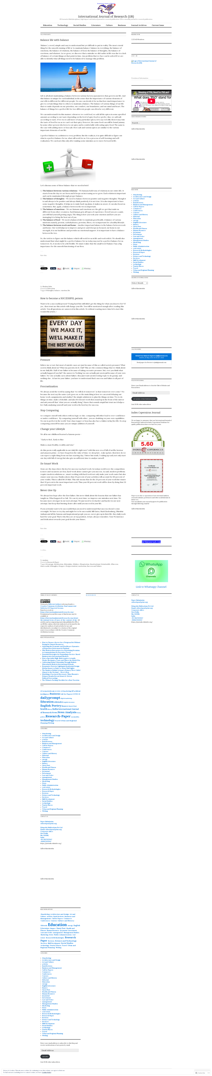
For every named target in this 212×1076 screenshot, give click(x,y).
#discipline (68, 564)
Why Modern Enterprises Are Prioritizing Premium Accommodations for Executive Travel (61, 651)
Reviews (136, 254)
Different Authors (54, 604)
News (135, 244)
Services (136, 258)
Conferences (138, 211)
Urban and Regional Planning (143, 270)
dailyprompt (50, 697)
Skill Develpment (139, 260)
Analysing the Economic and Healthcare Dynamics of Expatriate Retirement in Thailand (60, 647)
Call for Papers (138, 207)
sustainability (75, 717)
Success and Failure (94, 566)
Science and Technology (142, 256)
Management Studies (141, 240)
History (50, 709)
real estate (137, 248)
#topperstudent (71, 566)
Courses (136, 213)
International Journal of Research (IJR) (106, 16)
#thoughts (50, 290)
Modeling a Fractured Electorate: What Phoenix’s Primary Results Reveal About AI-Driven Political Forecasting (60, 676)
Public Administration (141, 246)
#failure (76, 564)
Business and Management (143, 205)
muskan (45, 560)
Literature (96, 25)
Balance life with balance (54, 39)
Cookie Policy (46, 1072)
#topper (61, 566)
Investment (137, 234)
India (55, 709)
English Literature (140, 222)
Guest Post (137, 226)
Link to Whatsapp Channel (151, 586)
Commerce (137, 209)
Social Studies (79, 25)
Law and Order (138, 236)
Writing (136, 272)
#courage (49, 564)
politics (42, 717)
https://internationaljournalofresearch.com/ (57, 612)
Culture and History (140, 215)
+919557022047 (45, 841)
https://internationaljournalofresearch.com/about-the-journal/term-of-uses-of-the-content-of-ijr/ (59, 619)
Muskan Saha (47, 286)
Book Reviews (138, 203)
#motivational (95, 564)
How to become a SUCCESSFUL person (61, 298)
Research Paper (53, 562)
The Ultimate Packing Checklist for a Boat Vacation (60, 680)
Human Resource (139, 230)
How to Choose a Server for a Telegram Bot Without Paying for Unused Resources (61, 643)
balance (57, 290)
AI (72, 691)
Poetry (79, 712)
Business (122, 25)
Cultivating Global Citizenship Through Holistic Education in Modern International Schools (59, 663)
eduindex (58, 702)
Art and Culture (139, 199)
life (69, 290)
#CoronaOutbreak (47, 691)
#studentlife (105, 564)
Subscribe (45, 1056)
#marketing (137, 195)
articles (136, 201)
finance (136, 224)
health (43, 709)
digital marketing (66, 698)
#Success (114, 564)
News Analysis (67, 712)
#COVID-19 (58, 691)
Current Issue (158, 25)
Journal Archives (139, 25)
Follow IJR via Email (137, 380)
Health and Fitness (140, 228)
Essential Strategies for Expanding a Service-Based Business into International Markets (61, 655)
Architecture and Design (142, 197)
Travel (135, 268)
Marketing (137, 242)
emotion (64, 290)
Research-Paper (58, 716)
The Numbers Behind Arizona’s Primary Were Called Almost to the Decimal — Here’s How (61, 671)
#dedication (58, 564)
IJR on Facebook (91, 595)
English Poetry (50, 705)
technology (137, 264)
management (138, 238)
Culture (109, 25)
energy (135, 220)
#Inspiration (84, 564)
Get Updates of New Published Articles (144, 399)
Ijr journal (137, 232)
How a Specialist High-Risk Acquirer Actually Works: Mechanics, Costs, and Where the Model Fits (61, 659)
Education (47, 25)
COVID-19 (76, 694)
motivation (82, 566)
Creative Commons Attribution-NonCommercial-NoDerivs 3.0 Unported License (58, 607)
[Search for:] (151, 123)
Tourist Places (138, 266)
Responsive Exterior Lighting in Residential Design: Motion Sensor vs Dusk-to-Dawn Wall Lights (61, 667)
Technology (62, 25)
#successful (44, 566)
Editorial (136, 217)
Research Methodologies (142, 250)
